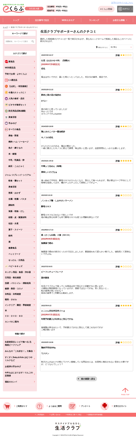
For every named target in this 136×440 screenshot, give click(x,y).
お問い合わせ (55, 415)
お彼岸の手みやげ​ (13, 366)
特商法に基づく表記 (74, 415)
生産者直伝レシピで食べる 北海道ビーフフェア (18, 343)
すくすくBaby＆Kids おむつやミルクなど (18, 358)
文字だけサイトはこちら (122, 2)
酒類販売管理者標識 (95, 415)
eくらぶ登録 (106, 9)
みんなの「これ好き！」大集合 (19, 351)
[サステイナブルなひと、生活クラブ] (68, 429)
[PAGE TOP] (125, 392)
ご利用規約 (40, 415)
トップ (5, 27)
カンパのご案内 (12, 321)
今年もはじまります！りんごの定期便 (19, 374)
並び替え (119, 47)
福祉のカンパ (11, 382)
